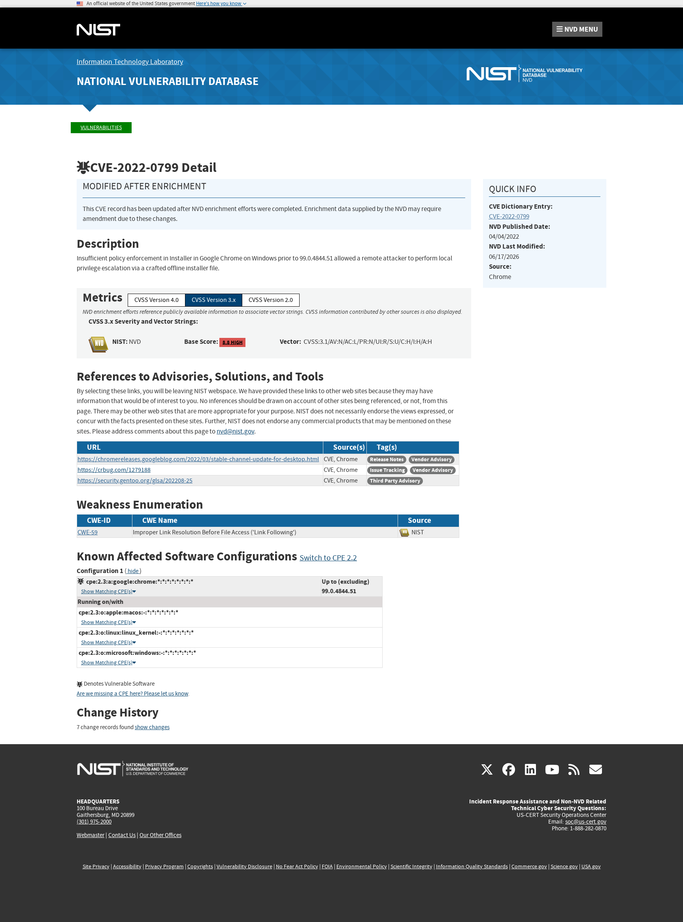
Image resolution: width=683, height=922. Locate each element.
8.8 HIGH (233, 342)
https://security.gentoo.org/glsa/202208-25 (134, 481)
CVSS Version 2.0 (271, 300)
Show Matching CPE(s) (106, 591)
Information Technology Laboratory (130, 61)
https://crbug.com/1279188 (114, 470)
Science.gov (564, 866)
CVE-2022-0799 (509, 216)
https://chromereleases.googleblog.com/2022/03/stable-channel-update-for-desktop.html (198, 459)
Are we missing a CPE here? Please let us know (132, 694)
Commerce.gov (529, 866)
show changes (152, 727)
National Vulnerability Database (167, 81)
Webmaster (90, 835)
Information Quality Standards (472, 866)
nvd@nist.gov (235, 431)
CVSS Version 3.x (214, 300)
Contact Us (122, 835)
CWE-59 (87, 532)
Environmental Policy (361, 866)
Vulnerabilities (101, 127)
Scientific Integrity (411, 866)
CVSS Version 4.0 (156, 300)
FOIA (327, 866)
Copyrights (200, 866)
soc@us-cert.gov (585, 822)
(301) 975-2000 (94, 822)
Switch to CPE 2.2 (328, 558)
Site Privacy (96, 866)
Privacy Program (164, 866)
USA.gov (591, 866)
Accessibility (127, 866)
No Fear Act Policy (297, 866)
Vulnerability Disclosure (244, 866)
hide (133, 571)
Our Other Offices (160, 835)
